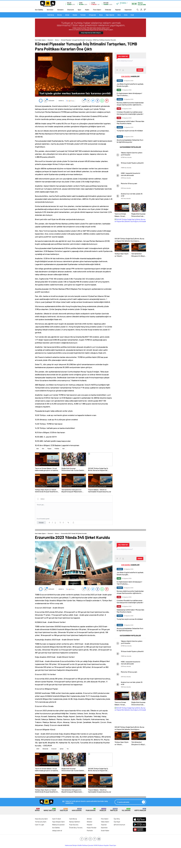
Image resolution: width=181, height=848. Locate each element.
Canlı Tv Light (39, 825)
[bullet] (63, 522)
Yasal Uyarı (113, 845)
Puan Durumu (91, 809)
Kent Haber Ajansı (40, 40)
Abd (37, 448)
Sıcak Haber (105, 830)
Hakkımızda (68, 845)
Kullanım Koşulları (103, 845)
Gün (43, 448)
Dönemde (45, 749)
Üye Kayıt (117, 822)
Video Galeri (105, 822)
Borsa (101, 15)
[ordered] (60, 522)
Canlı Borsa (50, 15)
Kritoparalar (92, 15)
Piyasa (49, 448)
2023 (37, 749)
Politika (57, 448)
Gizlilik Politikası (82, 845)
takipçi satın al (57, 830)
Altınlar (67, 15)
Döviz (119, 15)
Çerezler (90, 845)
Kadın (87, 10)
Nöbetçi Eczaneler (58, 825)
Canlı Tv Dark (56, 819)
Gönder (41, 522)
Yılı (68, 749)
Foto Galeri (97, 10)
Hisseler (75, 15)
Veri (63, 448)
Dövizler (59, 15)
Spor (79, 10)
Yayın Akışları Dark (58, 822)
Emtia (125, 15)
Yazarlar (118, 10)
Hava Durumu (77, 809)
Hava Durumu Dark (41, 819)
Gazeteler (128, 10)
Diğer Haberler (110, 15)
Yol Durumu (126, 809)
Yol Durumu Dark (40, 822)
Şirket (61, 749)
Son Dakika (39, 10)
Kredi (132, 15)
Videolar (108, 10)
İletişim (75, 845)
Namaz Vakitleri (50, 809)
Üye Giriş (117, 819)
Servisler (50, 10)
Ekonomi (70, 10)
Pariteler (83, 15)
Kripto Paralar (140, 809)
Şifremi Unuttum (119, 825)
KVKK (96, 845)
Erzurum (54, 749)
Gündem (60, 10)
